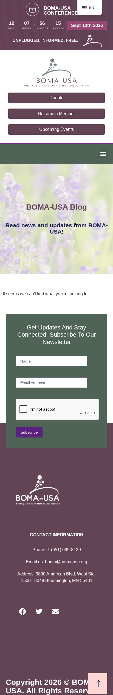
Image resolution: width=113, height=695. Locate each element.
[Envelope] (56, 611)
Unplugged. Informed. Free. (45, 40)
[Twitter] (39, 611)
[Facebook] (23, 611)
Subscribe (29, 432)
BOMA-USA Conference (61, 10)
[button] (103, 153)
